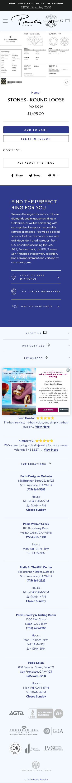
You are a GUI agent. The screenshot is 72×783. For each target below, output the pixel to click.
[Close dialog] (68, 370)
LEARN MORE (48, 410)
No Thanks (64, 410)
